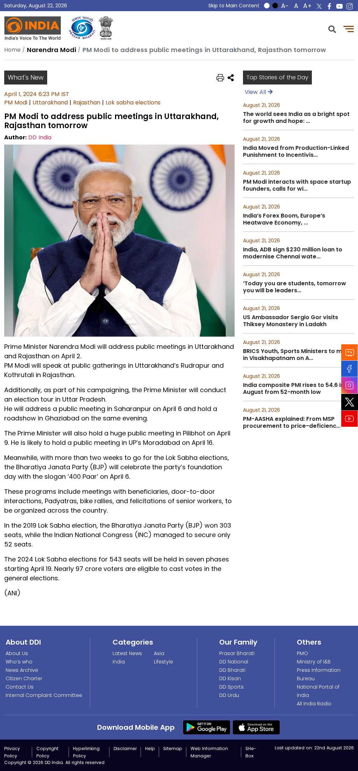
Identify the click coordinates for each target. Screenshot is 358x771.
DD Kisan (230, 678)
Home (12, 50)
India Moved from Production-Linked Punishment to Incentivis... (296, 152)
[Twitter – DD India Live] (319, 6)
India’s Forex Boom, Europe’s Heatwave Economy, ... (284, 219)
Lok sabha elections (133, 102)
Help (150, 748)
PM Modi (15, 102)
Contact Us (20, 686)
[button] (332, 28)
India (119, 661)
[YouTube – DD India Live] (339, 6)
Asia (159, 653)
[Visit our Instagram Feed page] (349, 385)
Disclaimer (125, 748)
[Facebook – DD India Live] (329, 6)
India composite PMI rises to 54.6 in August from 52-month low (293, 389)
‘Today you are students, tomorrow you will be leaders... (294, 287)
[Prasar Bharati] (82, 28)
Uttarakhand (50, 102)
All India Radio (314, 703)
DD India (39, 137)
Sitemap (172, 748)
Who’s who (19, 661)
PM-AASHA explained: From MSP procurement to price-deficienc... (292, 422)
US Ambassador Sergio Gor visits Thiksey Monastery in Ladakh (290, 321)
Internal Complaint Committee (44, 695)
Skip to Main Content (233, 5)
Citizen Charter (24, 678)
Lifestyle (163, 661)
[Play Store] (206, 727)
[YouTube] (349, 419)
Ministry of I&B (314, 661)
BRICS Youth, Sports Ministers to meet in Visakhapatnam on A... (297, 355)
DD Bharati (232, 670)
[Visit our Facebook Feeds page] (349, 369)
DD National (233, 661)
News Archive (22, 670)
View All (256, 92)
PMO (302, 653)
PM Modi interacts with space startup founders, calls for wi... (297, 185)
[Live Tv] (349, 352)
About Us (17, 653)
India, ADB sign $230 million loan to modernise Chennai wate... (292, 253)
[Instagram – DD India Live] (349, 6)
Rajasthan (86, 102)
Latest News (127, 653)
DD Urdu (229, 695)
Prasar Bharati (237, 653)
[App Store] (256, 727)
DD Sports (231, 686)
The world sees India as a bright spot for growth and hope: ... (296, 118)
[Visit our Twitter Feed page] (349, 402)
